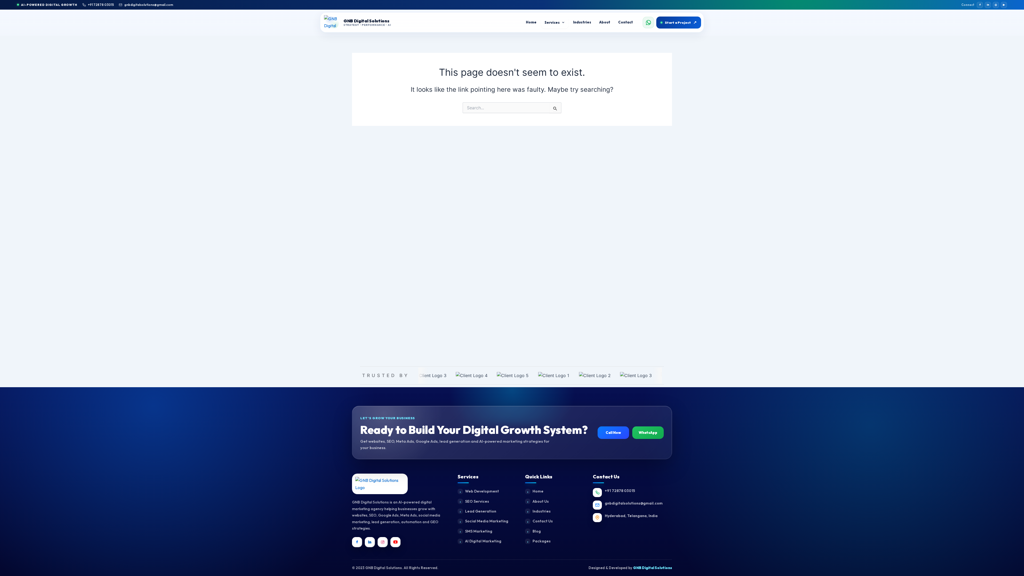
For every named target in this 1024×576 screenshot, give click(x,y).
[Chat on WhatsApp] (648, 22)
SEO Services (477, 501)
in (988, 4)
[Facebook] (357, 542)
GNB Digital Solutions (652, 568)
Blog (537, 531)
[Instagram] (383, 542)
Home (538, 491)
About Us (541, 501)
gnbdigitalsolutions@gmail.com (148, 5)
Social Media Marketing (486, 521)
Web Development (482, 491)
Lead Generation (480, 511)
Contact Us (543, 521)
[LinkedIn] (370, 542)
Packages (542, 541)
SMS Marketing (478, 531)
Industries (542, 511)
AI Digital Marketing (483, 541)
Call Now (613, 432)
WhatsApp (648, 432)
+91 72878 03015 (101, 5)
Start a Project (681, 22)
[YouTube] (395, 542)
